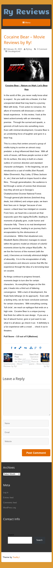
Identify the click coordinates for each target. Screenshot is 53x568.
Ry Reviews (26, 11)
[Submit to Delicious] (20, 348)
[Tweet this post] (15, 348)
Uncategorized (14, 51)
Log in (5, 492)
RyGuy (29, 49)
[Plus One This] (35, 348)
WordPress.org (9, 508)
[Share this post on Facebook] (11, 348)
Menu (27, 22)
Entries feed (8, 497)
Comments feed (10, 502)
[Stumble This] (30, 348)
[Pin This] (40, 348)
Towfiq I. (16, 557)
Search (11, 535)
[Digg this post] (25, 348)
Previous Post (14, 360)
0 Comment (42, 49)
